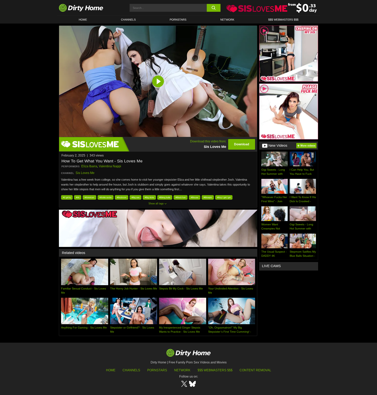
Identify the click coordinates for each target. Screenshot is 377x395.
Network (227, 19)
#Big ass (135, 197)
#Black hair (181, 197)
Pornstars (178, 19)
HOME (83, 19)
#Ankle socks (106, 197)
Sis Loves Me (85, 173)
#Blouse (194, 197)
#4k (77, 197)
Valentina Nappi (110, 166)
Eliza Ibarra (89, 166)
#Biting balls (164, 197)
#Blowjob (208, 197)
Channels (131, 370)
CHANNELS (128, 19)
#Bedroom (121, 197)
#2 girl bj (67, 197)
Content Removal (255, 370)
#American (89, 197)
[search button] (213, 8)
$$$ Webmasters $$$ (215, 370)
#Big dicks (149, 197)
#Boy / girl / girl (224, 197)
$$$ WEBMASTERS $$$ (283, 19)
